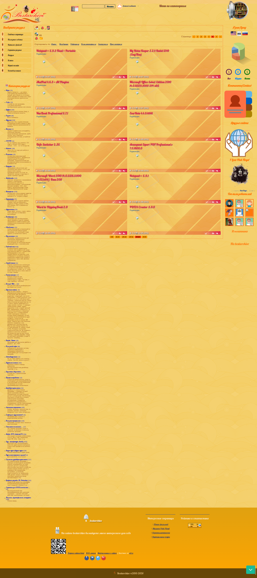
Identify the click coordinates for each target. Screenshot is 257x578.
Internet (8, 148)
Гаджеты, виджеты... (14, 372)
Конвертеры (10, 217)
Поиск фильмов (160, 524)
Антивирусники (11, 357)
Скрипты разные (15, 50)
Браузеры (9, 166)
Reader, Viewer (10, 340)
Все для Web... (11, 284)
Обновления (10, 227)
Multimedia (10, 178)
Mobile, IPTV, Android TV (14, 434)
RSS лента (91, 553)
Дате (53, 44)
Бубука (8, 110)
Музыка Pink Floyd (161, 528)
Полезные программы (13, 421)
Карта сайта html (76, 553)
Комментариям (88, 44)
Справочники (10, 263)
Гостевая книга (14, 71)
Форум (11, 55)
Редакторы (10, 199)
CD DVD (8, 141)
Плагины (9, 154)
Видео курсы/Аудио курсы (14, 451)
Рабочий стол (10, 247)
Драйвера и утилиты (13, 388)
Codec (8, 102)
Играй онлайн (13, 65)
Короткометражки (161, 532)
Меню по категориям (172, 6)
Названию (63, 44)
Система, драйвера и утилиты (17, 459)
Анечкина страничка (13, 407)
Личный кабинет (129, 6)
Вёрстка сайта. (11, 290)
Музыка (8, 120)
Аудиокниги (10, 209)
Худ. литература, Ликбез (14, 442)
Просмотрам (116, 44)
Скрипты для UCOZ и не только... (18, 487)
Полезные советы (15, 39)
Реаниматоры (11, 275)
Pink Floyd (243, 191)
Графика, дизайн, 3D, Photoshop (17, 480)
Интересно (10, 192)
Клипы (10, 60)
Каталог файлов (15, 45)
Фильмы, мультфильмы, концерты (18, 498)
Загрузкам (103, 44)
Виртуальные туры (161, 537)
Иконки (8, 129)
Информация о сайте (107, 553)
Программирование (12, 378)
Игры (8, 90)
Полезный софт (11, 346)
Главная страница (15, 34)
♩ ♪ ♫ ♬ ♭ (236, 191)
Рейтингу (74, 44)
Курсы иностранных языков (16, 455)
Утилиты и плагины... (14, 427)
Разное (8, 116)
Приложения (10, 236)
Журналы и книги (12, 363)
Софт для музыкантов (14, 415)
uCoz (131, 553)
